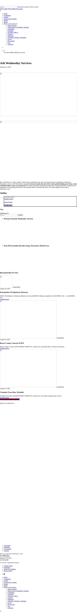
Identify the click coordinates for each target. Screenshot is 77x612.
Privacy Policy (8, 571)
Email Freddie (8, 202)
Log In (10, 603)
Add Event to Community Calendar (18, 591)
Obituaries (7, 547)
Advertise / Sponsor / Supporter (17, 601)
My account (11, 604)
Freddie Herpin (8, 199)
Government (7, 549)
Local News (16, 287)
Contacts (6, 550)
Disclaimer (7, 567)
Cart (9, 606)
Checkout (10, 608)
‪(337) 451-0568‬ (4, 560)
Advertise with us (13, 596)
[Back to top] (0, 611)
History (6, 584)
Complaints (7, 545)
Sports (6, 586)
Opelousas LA (4, 213)
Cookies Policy (8, 566)
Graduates (11, 594)
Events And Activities (10, 582)
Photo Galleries (12, 589)
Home (5, 577)
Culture (6, 581)
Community (7, 579)
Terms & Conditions (10, 569)
